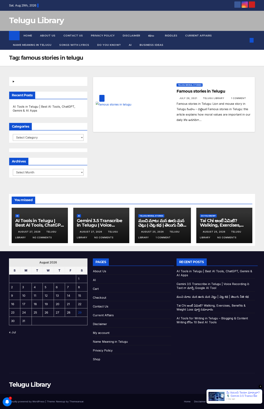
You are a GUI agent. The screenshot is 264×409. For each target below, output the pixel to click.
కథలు (151, 35)
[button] (246, 40)
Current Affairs (103, 315)
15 (79, 295)
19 (46, 304)
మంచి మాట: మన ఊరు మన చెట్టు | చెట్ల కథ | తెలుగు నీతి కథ (161, 225)
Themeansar (76, 401)
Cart (96, 289)
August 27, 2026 (29, 231)
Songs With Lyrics (74, 45)
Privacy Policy (103, 35)
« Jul (12, 332)
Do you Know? (109, 45)
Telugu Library (36, 20)
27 (57, 312)
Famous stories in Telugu (201, 91)
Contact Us (73, 35)
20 (57, 304)
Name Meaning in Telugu (110, 341)
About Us (47, 35)
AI (130, 45)
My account (101, 333)
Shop (96, 359)
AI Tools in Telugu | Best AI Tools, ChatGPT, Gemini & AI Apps (39, 225)
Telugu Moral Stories (190, 85)
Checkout (99, 297)
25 (35, 312)
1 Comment (238, 98)
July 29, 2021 (188, 98)
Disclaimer (131, 35)
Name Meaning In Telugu (32, 45)
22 (79, 304)
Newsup (60, 401)
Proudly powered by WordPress (27, 401)
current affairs (198, 35)
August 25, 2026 (153, 231)
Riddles (171, 35)
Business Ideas (151, 45)
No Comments (42, 237)
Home (28, 35)
